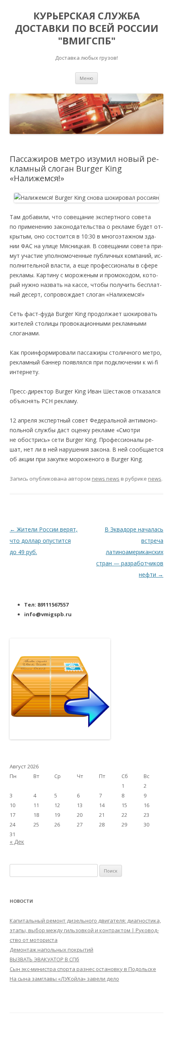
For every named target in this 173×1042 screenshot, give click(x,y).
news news (105, 478)
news (154, 478)
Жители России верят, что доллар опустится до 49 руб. (44, 540)
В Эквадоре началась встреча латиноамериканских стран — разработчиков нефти (129, 551)
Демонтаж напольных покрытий (51, 949)
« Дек (17, 841)
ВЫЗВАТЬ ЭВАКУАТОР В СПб (44, 959)
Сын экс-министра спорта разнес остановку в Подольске (83, 969)
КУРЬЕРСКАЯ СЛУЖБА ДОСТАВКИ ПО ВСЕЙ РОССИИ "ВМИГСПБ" (87, 28)
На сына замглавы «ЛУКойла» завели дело (64, 978)
